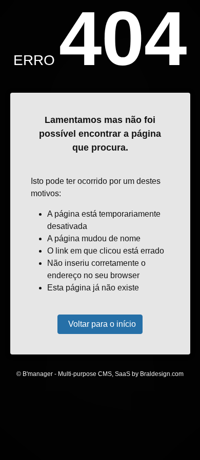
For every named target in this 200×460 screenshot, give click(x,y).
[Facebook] (77, 419)
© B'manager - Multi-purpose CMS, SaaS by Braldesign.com (100, 374)
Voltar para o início (102, 324)
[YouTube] (122, 419)
